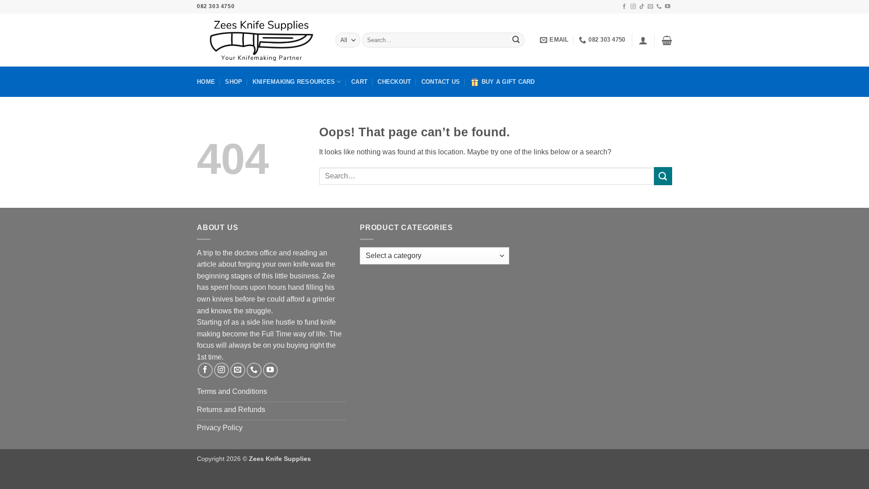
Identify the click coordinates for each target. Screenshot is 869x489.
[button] (643, 40)
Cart (359, 81)
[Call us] (659, 7)
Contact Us (440, 81)
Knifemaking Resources (294, 81)
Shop (233, 81)
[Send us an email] (650, 7)
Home (206, 81)
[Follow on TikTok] (642, 7)
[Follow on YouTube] (667, 7)
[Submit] (516, 40)
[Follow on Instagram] (633, 7)
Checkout (394, 81)
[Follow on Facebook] (624, 7)
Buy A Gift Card (508, 81)
